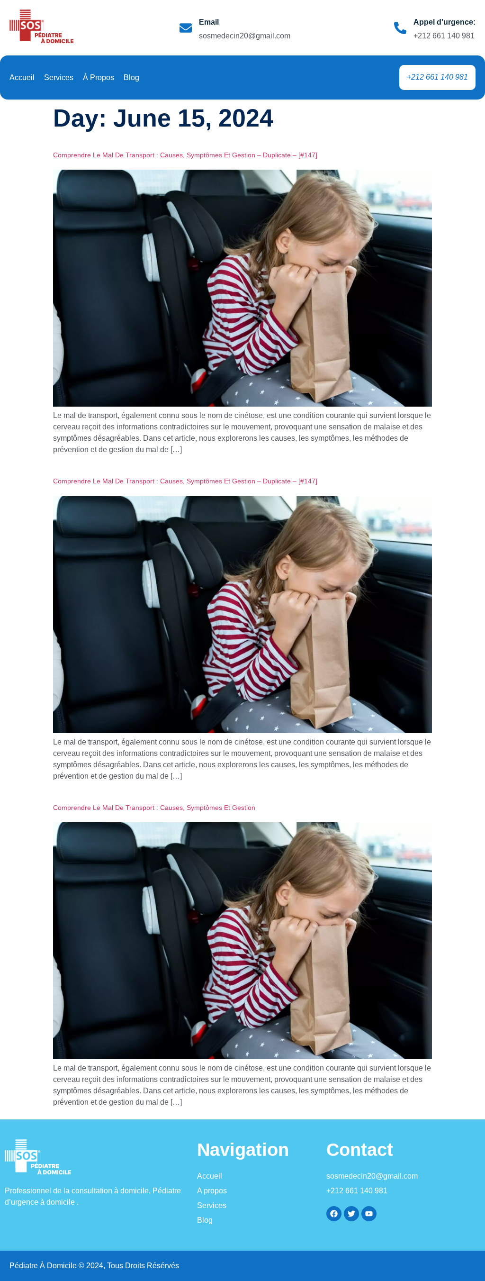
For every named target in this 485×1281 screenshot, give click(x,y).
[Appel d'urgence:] (400, 28)
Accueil (22, 77)
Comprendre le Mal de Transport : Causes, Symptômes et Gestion (154, 807)
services (58, 77)
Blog (131, 77)
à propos (98, 77)
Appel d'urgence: (444, 22)
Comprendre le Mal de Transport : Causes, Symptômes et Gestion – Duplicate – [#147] (185, 155)
